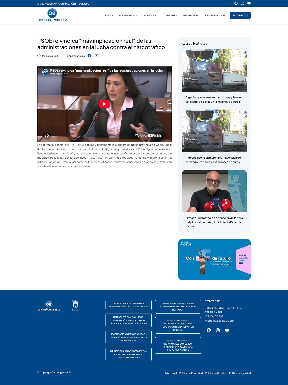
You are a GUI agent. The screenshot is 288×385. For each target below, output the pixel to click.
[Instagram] (242, 3)
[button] (89, 55)
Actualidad (150, 15)
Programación (215, 15)
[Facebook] (236, 3)
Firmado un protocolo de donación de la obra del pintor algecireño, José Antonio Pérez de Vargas (214, 222)
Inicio (109, 15)
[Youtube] (249, 3)
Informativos (128, 15)
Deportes (171, 15)
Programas (190, 15)
